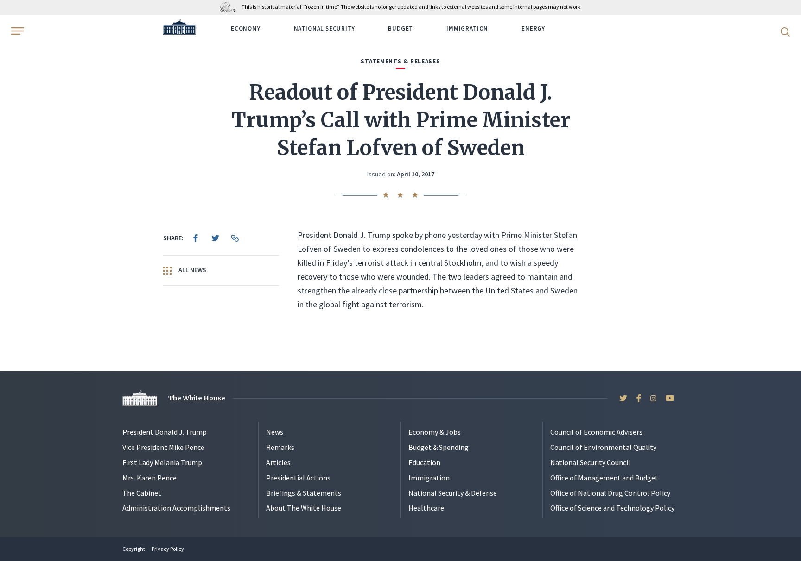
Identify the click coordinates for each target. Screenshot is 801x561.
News (274, 431)
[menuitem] (195, 238)
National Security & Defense (452, 493)
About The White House (303, 507)
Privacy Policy (168, 548)
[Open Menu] (16, 31)
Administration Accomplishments (176, 507)
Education (424, 462)
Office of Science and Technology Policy (612, 507)
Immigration (467, 28)
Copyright (133, 548)
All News (191, 270)
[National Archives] (230, 6)
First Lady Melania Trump (162, 462)
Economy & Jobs (434, 431)
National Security (324, 28)
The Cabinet (141, 493)
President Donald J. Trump (164, 431)
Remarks (280, 447)
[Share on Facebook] (195, 238)
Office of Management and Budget (604, 477)
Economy (246, 28)
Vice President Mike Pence (163, 447)
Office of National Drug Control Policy (610, 493)
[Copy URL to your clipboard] (234, 238)
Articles (278, 462)
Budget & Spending (438, 447)
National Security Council (590, 462)
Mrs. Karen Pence (149, 477)
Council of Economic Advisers (596, 431)
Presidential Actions (298, 477)
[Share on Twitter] (215, 238)
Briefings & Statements (303, 493)
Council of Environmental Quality (603, 447)
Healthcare (426, 507)
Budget (400, 28)
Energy (533, 28)
